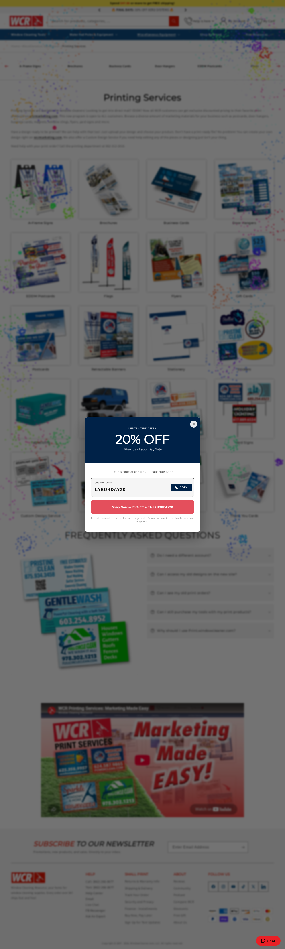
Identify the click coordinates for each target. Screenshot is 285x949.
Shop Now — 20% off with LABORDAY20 (142, 507)
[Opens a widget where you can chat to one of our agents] (268, 941)
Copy (184, 487)
